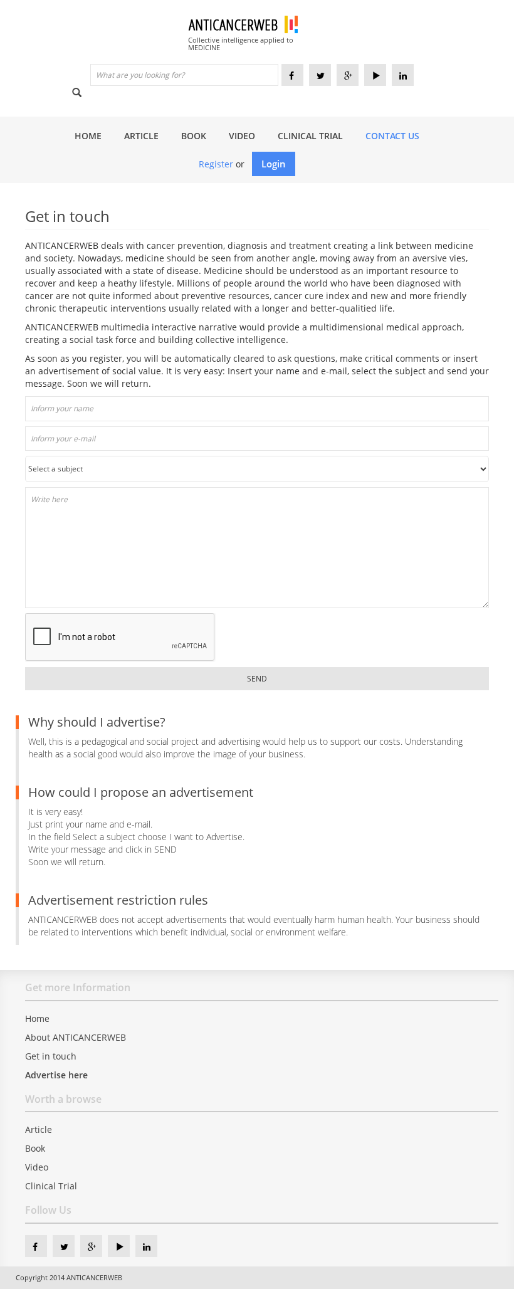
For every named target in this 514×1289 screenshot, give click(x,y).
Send (257, 678)
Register (216, 164)
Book (193, 136)
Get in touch (50, 1056)
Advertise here (56, 1075)
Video (242, 136)
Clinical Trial (310, 136)
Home (88, 136)
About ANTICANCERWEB (75, 1037)
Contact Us (392, 136)
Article (141, 136)
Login (273, 163)
